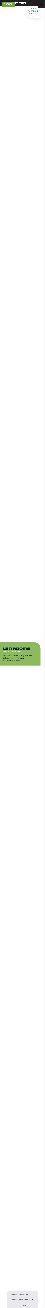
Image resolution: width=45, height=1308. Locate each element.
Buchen (8, 4)
